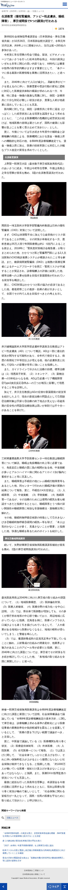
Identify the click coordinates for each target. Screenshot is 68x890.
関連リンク (39, 870)
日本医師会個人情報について (33, 874)
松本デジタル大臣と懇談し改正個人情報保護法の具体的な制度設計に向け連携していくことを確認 (34, 851)
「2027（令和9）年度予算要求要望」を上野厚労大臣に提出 (28, 845)
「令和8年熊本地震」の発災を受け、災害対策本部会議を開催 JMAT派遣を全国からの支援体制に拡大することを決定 (34, 834)
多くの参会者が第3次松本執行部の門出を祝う (22, 841)
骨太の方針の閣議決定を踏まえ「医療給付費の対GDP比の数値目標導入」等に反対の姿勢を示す (34, 859)
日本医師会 (28, 870)
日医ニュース (12, 818)
